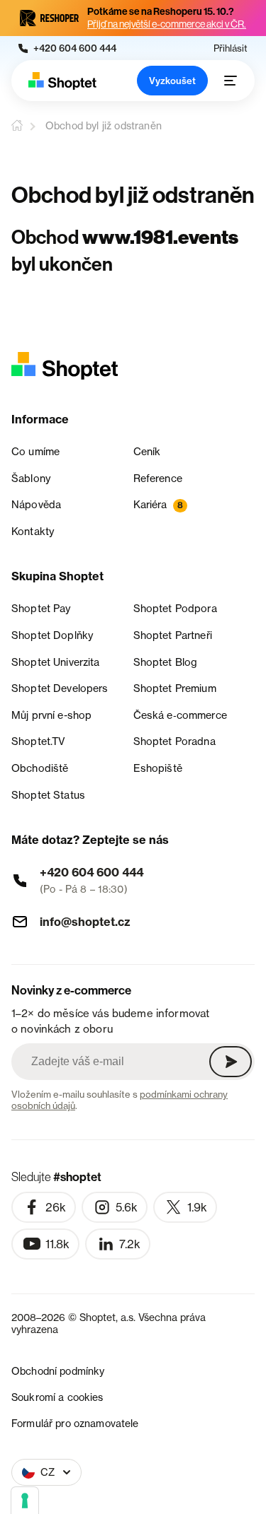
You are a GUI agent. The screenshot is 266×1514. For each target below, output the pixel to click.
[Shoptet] (62, 81)
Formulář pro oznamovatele (75, 1423)
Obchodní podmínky (57, 1371)
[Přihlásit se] (230, 1061)
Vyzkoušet (172, 80)
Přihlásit (231, 48)
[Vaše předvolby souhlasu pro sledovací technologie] (24, 1500)
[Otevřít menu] (230, 80)
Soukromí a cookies (57, 1397)
